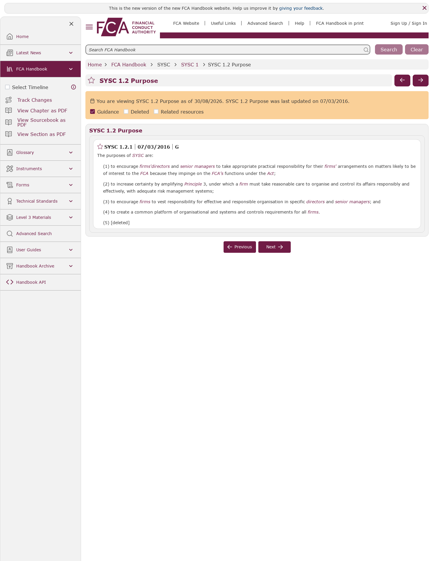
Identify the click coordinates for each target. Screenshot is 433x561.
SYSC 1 (189, 64)
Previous (243, 246)
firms (145, 202)
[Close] (424, 8)
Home (95, 64)
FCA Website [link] (186, 23)
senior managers (197, 166)
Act (270, 173)
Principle (193, 184)
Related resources (182, 111)
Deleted (140, 111)
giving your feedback (301, 8)
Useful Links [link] (223, 23)
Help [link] (299, 23)
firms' (145, 166)
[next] (421, 80)
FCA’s (217, 173)
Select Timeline (30, 87)
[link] (126, 27)
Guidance (108, 111)
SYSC (164, 64)
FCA (144, 173)
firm (243, 184)
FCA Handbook (129, 64)
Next (271, 246)
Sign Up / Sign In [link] (409, 23)
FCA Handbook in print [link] (340, 23)
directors (160, 166)
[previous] (402, 80)
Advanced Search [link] (265, 23)
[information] (73, 87)
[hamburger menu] (89, 27)
